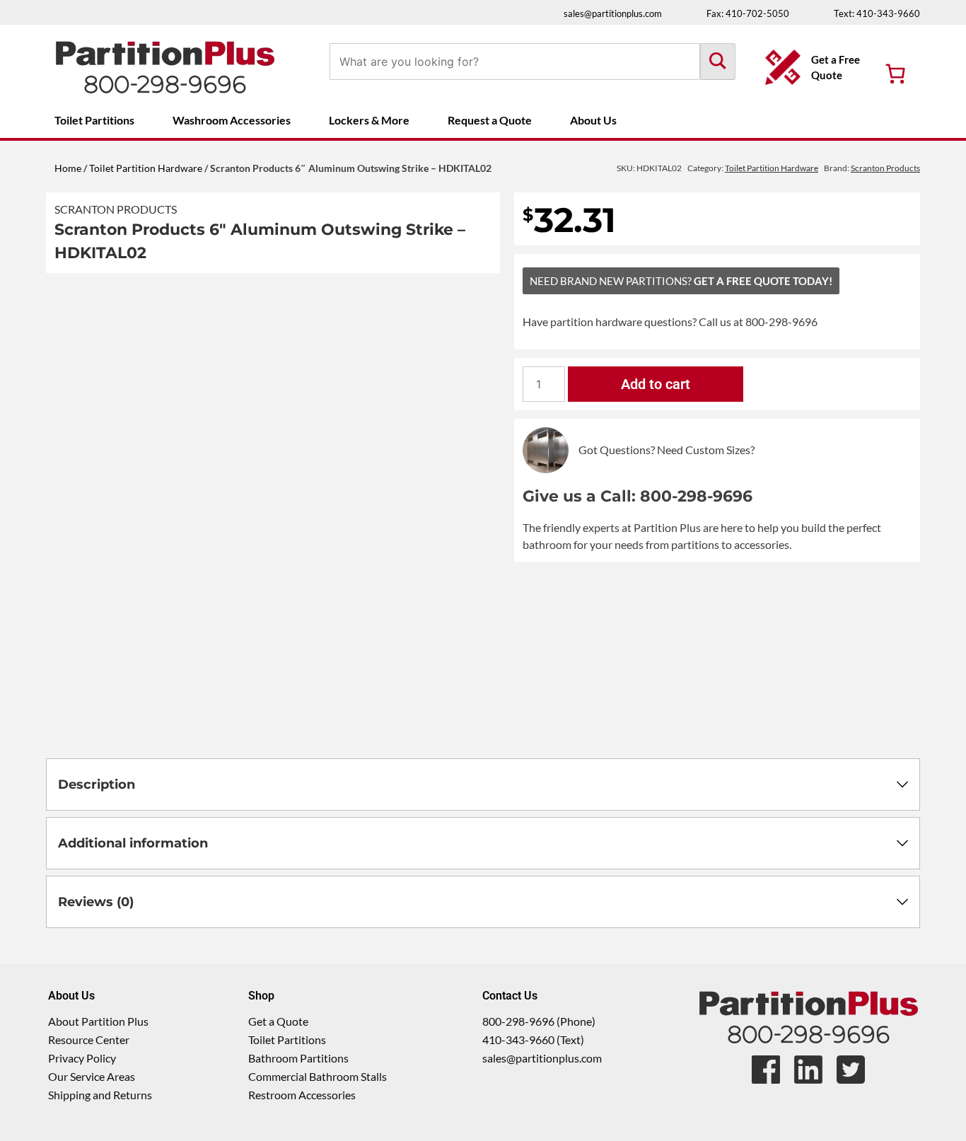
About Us (593, 120)
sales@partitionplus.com (613, 13)
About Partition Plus (98, 1021)
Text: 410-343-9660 (877, 13)
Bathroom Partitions (298, 1058)
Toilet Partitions (94, 120)
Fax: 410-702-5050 (747, 13)
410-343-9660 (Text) (533, 1039)
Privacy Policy (82, 1058)
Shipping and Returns (100, 1094)
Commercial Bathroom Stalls (317, 1076)
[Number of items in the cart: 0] (895, 73)
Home (67, 168)
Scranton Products (115, 209)
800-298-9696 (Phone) (538, 1021)
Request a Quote (490, 120)
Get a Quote (278, 1021)
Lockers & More (369, 120)
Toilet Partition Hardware (145, 168)
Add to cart (655, 384)
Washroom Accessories (232, 120)
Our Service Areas (91, 1076)
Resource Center (88, 1039)
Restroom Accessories (302, 1094)
